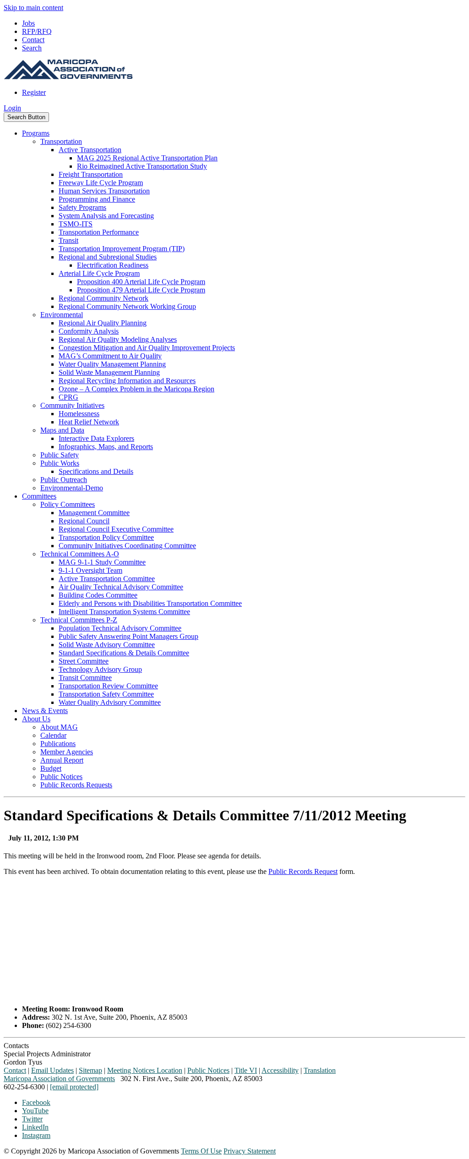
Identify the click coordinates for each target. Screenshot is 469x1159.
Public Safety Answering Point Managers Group (128, 636)
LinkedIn (35, 1127)
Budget (50, 768)
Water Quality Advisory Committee (110, 702)
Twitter (32, 1119)
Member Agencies (66, 752)
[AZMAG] (68, 77)
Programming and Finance (97, 199)
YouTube (35, 1111)
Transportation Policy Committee (106, 537)
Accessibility (280, 1070)
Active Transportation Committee (107, 578)
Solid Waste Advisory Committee (107, 644)
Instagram (36, 1135)
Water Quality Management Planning (112, 364)
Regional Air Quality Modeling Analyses (118, 339)
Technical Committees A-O (79, 554)
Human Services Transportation (104, 191)
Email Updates (52, 1070)
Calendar (53, 735)
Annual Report (61, 760)
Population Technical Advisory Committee (120, 628)
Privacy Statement (250, 1151)
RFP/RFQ (37, 31)
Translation (320, 1070)
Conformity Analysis (89, 331)
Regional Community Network (103, 298)
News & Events (45, 710)
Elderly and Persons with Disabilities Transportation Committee (150, 603)
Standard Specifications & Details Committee (124, 653)
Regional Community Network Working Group (127, 306)
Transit (68, 240)
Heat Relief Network (89, 422)
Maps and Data (62, 430)
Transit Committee (85, 677)
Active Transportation (90, 150)
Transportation (61, 141)
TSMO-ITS (76, 224)
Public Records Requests (76, 785)
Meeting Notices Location (144, 1070)
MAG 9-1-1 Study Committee (102, 562)
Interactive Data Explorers (96, 438)
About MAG (59, 727)
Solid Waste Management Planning (109, 372)
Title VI (245, 1070)
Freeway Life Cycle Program (101, 183)
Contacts (16, 1045)
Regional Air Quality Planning (103, 323)
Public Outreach (63, 479)
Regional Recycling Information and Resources (127, 381)
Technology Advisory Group (100, 669)
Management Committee (94, 512)
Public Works (59, 463)
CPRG (68, 397)
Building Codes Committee (98, 595)
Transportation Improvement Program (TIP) (122, 249)
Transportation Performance (99, 232)
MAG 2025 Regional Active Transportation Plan (147, 158)
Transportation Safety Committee (106, 694)
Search (32, 48)
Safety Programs (82, 207)
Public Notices (61, 776)
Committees (39, 496)
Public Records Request (303, 871)
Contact (33, 40)
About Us (36, 719)
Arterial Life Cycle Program (99, 273)
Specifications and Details (96, 471)
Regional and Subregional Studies (108, 257)
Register (34, 92)
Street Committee (84, 661)
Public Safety (59, 455)
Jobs (28, 23)
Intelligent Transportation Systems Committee (124, 611)
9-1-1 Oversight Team (90, 570)
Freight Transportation (91, 174)
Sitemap (90, 1070)
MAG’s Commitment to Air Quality (110, 356)
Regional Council (84, 521)
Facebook (36, 1102)
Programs (35, 133)
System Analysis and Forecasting (106, 216)
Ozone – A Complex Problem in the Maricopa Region (136, 389)
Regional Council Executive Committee (116, 529)
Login (12, 108)
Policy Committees (67, 504)
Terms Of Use (201, 1151)
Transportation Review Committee (108, 686)
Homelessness (79, 413)
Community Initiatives (72, 405)
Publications (58, 743)
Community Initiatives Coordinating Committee (127, 545)
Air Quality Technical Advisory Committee (121, 587)
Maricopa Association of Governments (59, 1078)
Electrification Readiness (112, 265)
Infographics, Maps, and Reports (106, 446)
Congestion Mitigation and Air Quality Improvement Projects (147, 348)
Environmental (61, 315)
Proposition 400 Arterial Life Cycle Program (141, 282)
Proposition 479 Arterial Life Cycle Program (141, 290)
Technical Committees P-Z (78, 620)
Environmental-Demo (71, 488)
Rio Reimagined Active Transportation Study (142, 166)
